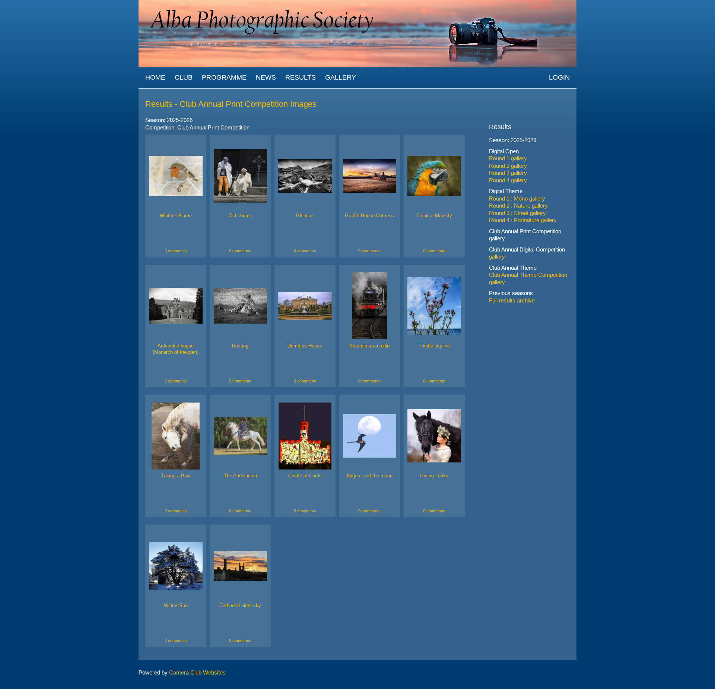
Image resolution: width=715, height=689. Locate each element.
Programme (224, 77)
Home (155, 77)
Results (300, 77)
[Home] (357, 3)
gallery (497, 238)
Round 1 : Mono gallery (517, 198)
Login (559, 77)
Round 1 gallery (508, 158)
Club (184, 77)
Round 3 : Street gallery (517, 213)
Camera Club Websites (197, 672)
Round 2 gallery (508, 166)
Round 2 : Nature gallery (518, 205)
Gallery (340, 77)
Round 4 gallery (508, 180)
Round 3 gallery (508, 173)
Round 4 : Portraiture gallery (523, 220)
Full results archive (512, 300)
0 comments (176, 251)
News (266, 77)
